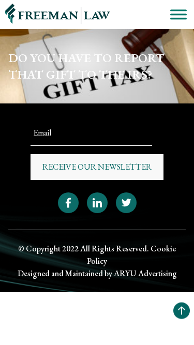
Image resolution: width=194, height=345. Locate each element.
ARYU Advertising (145, 273)
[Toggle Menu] (178, 14)
